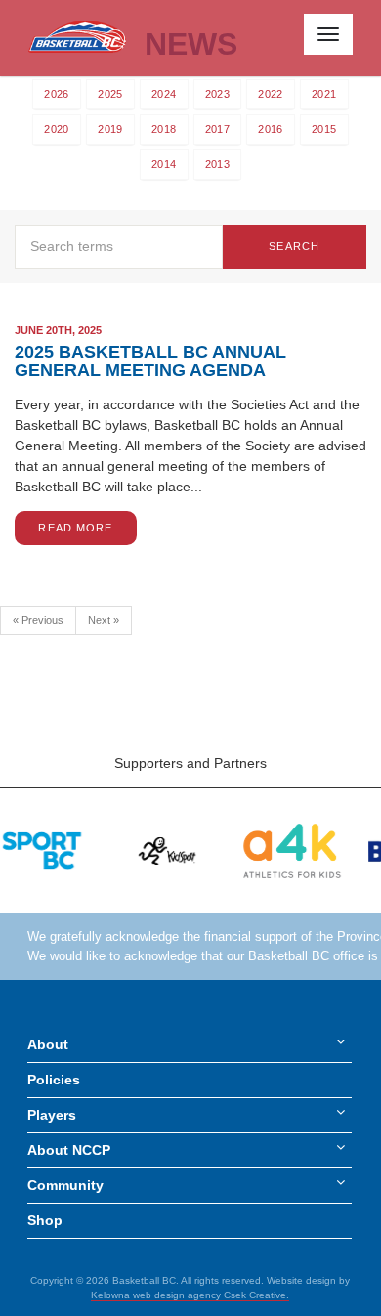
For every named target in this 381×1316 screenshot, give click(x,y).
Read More (75, 527)
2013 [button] (217, 164)
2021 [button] (324, 94)
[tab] (56, 94)
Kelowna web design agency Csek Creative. (190, 1295)
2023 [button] (217, 94)
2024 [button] (163, 94)
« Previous (38, 620)
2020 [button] (56, 129)
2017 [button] (217, 129)
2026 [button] (56, 94)
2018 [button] (163, 129)
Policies (53, 1079)
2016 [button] (270, 129)
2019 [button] (110, 129)
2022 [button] (270, 94)
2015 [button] (324, 129)
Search (294, 246)
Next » (103, 620)
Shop (45, 1220)
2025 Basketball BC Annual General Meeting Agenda (150, 361)
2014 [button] (163, 164)
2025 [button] (110, 94)
